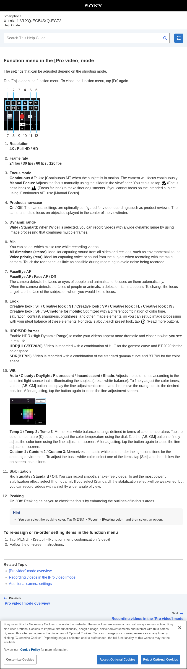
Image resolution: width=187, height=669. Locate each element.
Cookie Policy (30, 649)
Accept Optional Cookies (117, 659)
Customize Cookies (20, 659)
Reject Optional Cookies (160, 659)
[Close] (180, 628)
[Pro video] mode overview (30, 571)
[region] (93, 644)
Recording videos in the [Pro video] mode (42, 577)
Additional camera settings (30, 584)
